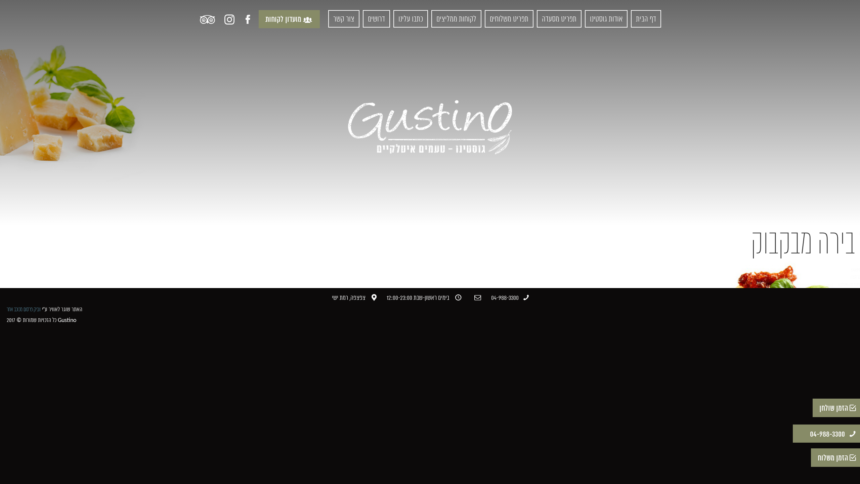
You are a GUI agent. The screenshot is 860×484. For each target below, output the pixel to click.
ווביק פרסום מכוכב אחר (24, 310)
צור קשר (343, 19)
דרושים (376, 19)
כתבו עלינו (410, 19)
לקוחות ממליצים (456, 19)
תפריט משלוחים (509, 19)
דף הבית (646, 19)
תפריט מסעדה (559, 19)
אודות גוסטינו (606, 19)
